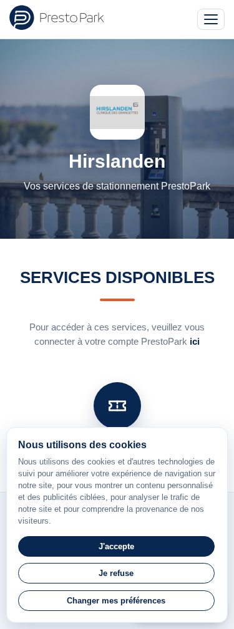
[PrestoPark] (56, 17)
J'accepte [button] (116, 546)
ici (195, 341)
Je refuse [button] (116, 573)
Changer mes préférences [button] (116, 600)
